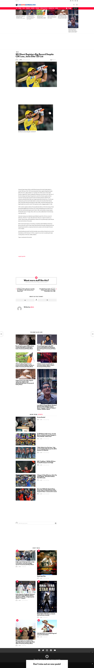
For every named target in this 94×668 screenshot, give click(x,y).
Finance (28, 8)
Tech (23, 8)
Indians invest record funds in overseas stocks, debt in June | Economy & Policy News (45, 365)
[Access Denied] (25, 424)
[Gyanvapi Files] (47, 562)
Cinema (37, 8)
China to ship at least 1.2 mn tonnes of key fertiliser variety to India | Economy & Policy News (25, 365)
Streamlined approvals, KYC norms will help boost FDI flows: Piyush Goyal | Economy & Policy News (31, 17)
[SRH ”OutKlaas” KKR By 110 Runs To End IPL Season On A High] (25, 467)
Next (77, 21)
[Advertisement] (47, 41)
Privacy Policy (43, 8)
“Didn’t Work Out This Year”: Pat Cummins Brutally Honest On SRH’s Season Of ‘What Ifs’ (47, 449)
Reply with (55, 523)
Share (17, 63)
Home (19, 8)
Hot (17, 551)
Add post (75, 8)
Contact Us (51, 8)
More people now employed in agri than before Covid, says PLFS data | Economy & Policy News (25, 642)
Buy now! (17, 0)
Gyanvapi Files (41, 576)
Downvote (47, 300)
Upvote (25, 300)
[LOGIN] (70, 8)
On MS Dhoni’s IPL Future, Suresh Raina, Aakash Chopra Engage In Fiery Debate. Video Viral (46, 435)
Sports (32, 8)
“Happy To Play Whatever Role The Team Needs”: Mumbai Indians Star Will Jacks (47, 476)
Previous (16, 21)
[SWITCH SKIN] (66, 8)
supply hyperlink (21, 256)
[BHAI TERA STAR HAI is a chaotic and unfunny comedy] (47, 597)
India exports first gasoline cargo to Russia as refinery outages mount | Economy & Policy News (25, 563)
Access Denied (41, 417)
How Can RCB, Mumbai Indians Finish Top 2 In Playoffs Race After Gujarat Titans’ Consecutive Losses (47, 490)
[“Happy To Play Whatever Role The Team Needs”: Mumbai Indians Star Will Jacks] (25, 481)
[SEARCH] (68, 8)
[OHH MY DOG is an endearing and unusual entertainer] (47, 626)
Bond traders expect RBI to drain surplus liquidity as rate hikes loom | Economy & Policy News (25, 347)
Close (92, 663)
